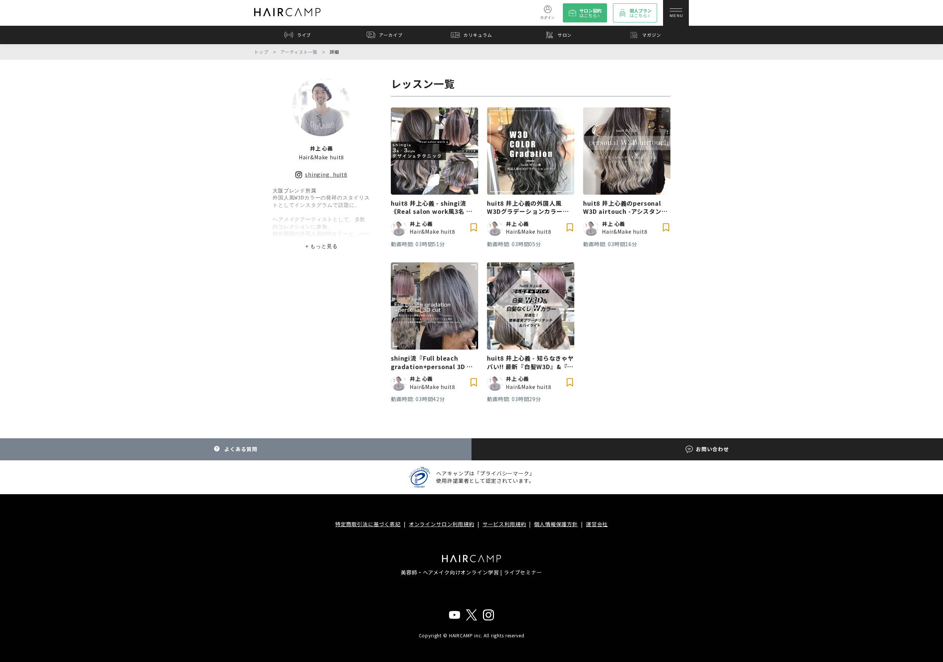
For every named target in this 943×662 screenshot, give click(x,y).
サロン (565, 35)
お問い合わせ (712, 449)
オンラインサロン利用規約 (441, 524)
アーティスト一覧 (299, 52)
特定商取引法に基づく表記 (368, 524)
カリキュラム (477, 35)
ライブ (304, 35)
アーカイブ (390, 35)
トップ (261, 52)
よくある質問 (240, 449)
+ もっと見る (321, 246)
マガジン (651, 35)
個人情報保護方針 (556, 524)
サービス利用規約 (504, 524)
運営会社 (597, 524)
